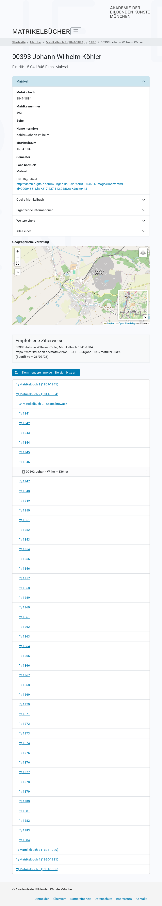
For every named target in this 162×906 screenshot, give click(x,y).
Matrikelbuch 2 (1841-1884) (65, 42)
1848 (26, 491)
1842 (26, 423)
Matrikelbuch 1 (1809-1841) (38, 384)
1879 (26, 791)
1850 (26, 510)
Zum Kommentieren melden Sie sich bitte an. (46, 372)
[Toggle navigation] (75, 31)
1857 (26, 578)
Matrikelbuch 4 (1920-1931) (38, 859)
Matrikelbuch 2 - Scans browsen (44, 404)
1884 (26, 840)
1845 (26, 452)
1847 (26, 481)
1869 (26, 694)
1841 (26, 413)
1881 (26, 811)
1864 (26, 646)
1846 (92, 42)
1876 (26, 762)
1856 (26, 568)
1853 (26, 539)
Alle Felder (23, 231)
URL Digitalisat (26, 179)
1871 (26, 714)
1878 (26, 782)
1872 (26, 724)
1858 (26, 588)
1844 (26, 442)
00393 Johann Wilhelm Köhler (46, 471)
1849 (26, 501)
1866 (26, 665)
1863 (26, 636)
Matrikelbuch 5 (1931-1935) (38, 869)
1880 (26, 801)
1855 (26, 559)
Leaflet (110, 323)
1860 (26, 607)
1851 (26, 520)
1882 (26, 821)
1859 (26, 598)
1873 (26, 733)
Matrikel (35, 42)
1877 (26, 772)
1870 (26, 704)
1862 (26, 627)
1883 (26, 830)
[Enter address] (18, 272)
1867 (26, 675)
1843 (26, 433)
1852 (26, 530)
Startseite (18, 42)
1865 (26, 656)
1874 (26, 743)
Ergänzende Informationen (34, 210)
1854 (26, 549)
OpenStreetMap (127, 323)
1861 (26, 617)
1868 (26, 685)
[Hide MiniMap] (145, 317)
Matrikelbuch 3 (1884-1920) (38, 850)
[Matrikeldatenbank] (41, 31)
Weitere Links (25, 220)
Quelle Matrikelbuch (30, 199)
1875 (26, 753)
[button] (81, 281)
